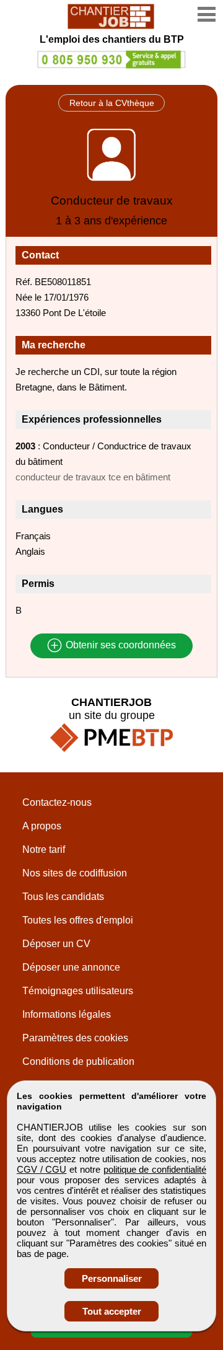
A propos (41, 826)
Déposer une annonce (71, 967)
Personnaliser (112, 1278)
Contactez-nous (57, 802)
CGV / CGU (41, 1169)
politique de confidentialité (154, 1169)
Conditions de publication (78, 1061)
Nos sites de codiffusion (74, 873)
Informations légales (66, 1014)
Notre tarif (43, 849)
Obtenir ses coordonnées (119, 645)
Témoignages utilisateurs (77, 991)
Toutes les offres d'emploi (77, 920)
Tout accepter (111, 1311)
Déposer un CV (56, 943)
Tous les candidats (63, 896)
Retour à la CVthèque (111, 103)
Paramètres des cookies (75, 1038)
